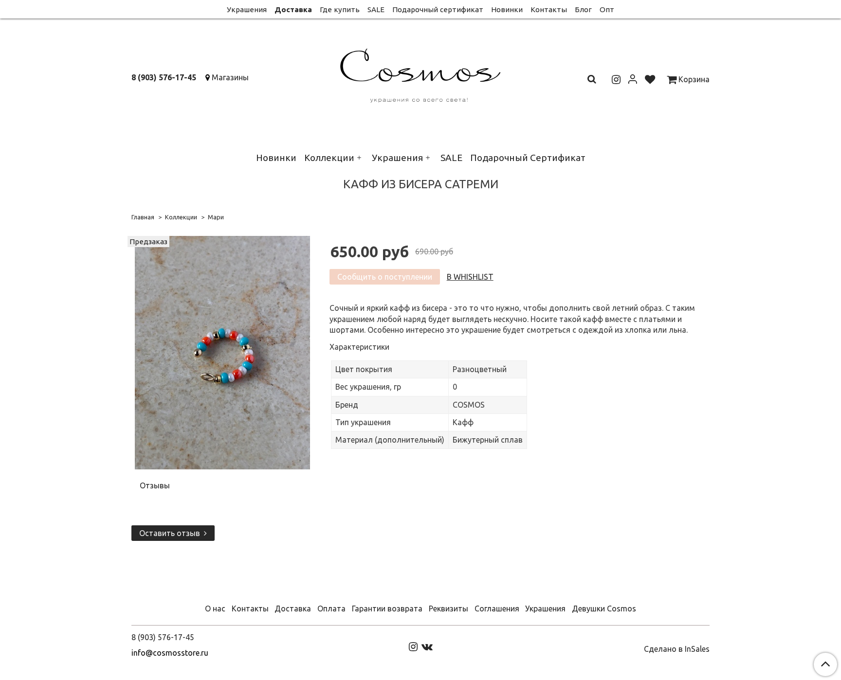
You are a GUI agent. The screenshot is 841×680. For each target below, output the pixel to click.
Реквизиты (448, 608)
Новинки (507, 9)
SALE (375, 9)
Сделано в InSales (677, 649)
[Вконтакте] (427, 646)
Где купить (340, 9)
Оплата (331, 608)
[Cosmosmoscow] (420, 74)
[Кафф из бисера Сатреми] (222, 351)
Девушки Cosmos (604, 608)
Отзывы (155, 485)
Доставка (293, 9)
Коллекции (329, 157)
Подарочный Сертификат (527, 157)
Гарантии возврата (387, 608)
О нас (215, 608)
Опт (607, 9)
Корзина (693, 79)
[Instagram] (413, 646)
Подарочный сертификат (437, 9)
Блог (583, 9)
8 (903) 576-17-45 (163, 77)
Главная (142, 217)
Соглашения (497, 608)
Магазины (230, 77)
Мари (216, 217)
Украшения (247, 9)
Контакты (548, 9)
